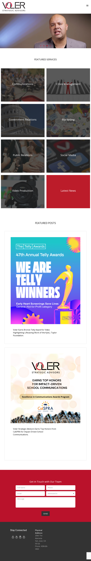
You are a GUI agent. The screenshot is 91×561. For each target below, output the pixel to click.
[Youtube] (47, 45)
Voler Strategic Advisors (13, 7)
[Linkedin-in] (44, 45)
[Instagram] (50, 45)
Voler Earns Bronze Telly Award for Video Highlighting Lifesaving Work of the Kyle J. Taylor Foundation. (35, 332)
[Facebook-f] (40, 45)
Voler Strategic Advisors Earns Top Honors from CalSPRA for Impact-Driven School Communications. (34, 432)
